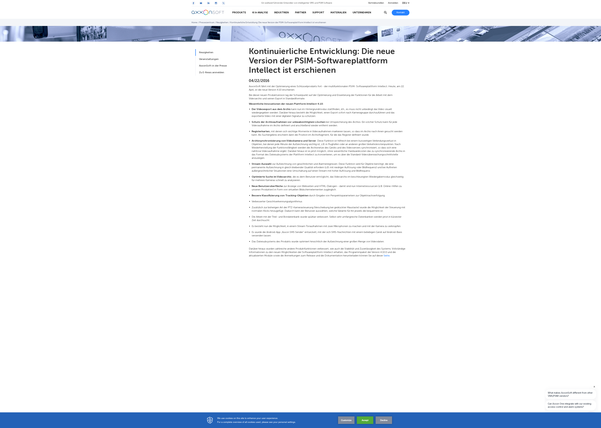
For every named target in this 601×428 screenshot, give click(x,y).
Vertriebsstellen (376, 3)
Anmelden (393, 3)
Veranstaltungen (209, 59)
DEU (404, 3)
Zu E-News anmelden (211, 72)
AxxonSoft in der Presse (213, 65)
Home (194, 22)
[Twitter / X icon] (223, 3)
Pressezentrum (206, 22)
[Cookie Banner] (300, 420)
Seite (387, 255)
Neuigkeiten (222, 22)
